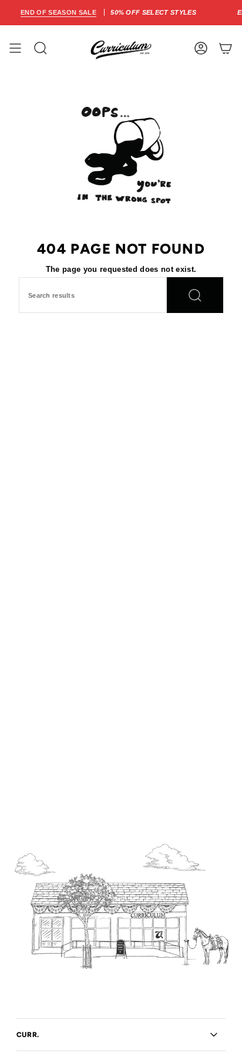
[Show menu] (15, 48)
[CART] (225, 48)
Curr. (27, 1035)
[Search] (195, 295)
